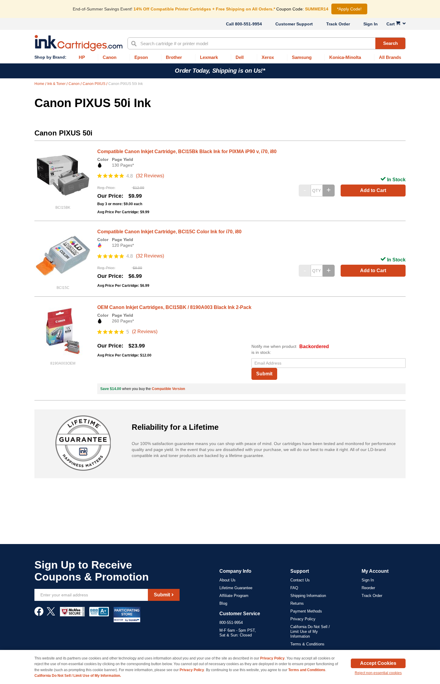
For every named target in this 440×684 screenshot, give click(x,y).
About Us (227, 580)
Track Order (338, 24)
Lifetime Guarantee (235, 588)
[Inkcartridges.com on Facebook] (38, 614)
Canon (75, 84)
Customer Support (294, 24)
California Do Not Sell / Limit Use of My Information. (77, 676)
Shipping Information (308, 595)
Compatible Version (168, 389)
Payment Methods (306, 611)
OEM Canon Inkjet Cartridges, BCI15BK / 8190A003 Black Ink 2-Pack (174, 307)
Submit (264, 373)
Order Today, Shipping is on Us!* (220, 70)
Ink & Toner (56, 84)
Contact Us (300, 580)
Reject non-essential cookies (378, 673)
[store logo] (78, 43)
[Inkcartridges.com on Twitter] (50, 614)
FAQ (294, 588)
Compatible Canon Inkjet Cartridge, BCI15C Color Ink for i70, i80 (169, 231)
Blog (223, 603)
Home (39, 84)
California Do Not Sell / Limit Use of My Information (310, 631)
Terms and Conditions (306, 670)
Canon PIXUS (94, 84)
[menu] (220, 57)
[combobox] (266, 43)
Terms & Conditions (307, 644)
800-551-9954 (248, 24)
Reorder (368, 588)
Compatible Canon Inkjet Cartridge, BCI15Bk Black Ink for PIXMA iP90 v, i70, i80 (187, 151)
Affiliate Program (233, 595)
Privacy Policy (302, 619)
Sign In (370, 24)
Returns (297, 603)
